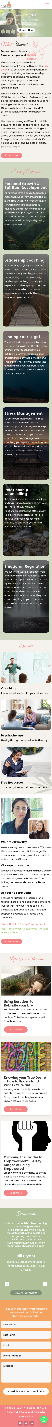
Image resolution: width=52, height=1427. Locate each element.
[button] (7, 1284)
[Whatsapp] (44, 1419)
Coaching (8, 688)
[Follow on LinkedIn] (31, 1423)
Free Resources (12, 783)
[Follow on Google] (20, 1423)
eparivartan (26, 1416)
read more (16, 1029)
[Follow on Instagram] (26, 1423)
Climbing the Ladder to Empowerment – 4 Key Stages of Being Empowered (23, 1163)
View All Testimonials (26, 1292)
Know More (11, 155)
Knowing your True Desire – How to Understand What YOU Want (25, 1081)
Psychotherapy (12, 735)
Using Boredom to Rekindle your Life (18, 1003)
